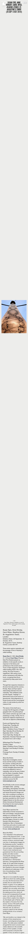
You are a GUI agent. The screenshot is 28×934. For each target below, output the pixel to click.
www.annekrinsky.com (9, 806)
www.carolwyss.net (14, 829)
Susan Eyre (6, 656)
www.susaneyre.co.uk (9, 781)
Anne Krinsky (19, 656)
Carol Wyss (14, 658)
